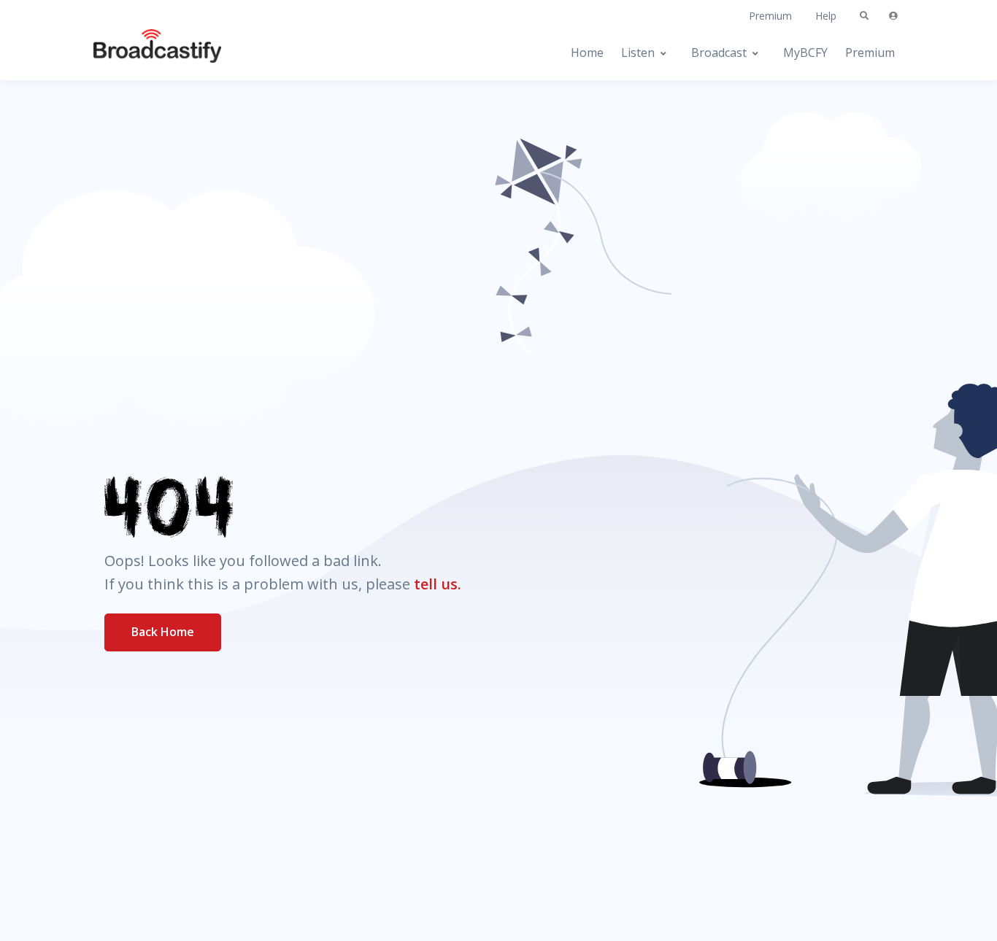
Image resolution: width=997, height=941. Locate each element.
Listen (638, 52)
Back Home (162, 632)
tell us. (437, 584)
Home (587, 52)
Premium (770, 16)
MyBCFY (805, 52)
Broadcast (719, 52)
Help (825, 16)
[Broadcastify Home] (143, 53)
